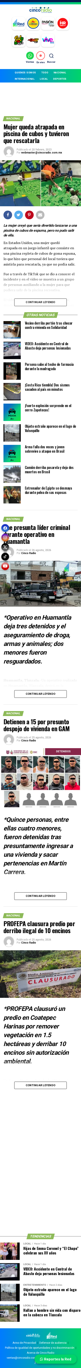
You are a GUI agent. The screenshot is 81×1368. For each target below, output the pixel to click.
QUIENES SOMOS (25, 72)
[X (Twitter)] (5, 547)
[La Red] (18, 23)
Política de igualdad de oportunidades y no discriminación (39, 1347)
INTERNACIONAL (25, 79)
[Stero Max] (33, 40)
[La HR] (62, 23)
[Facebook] (5, 528)
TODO (44, 72)
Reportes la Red (57, 1359)
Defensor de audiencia (53, 1342)
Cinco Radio (28, 553)
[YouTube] (5, 566)
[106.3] (47, 40)
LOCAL (44, 79)
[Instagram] (5, 537)
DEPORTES (60, 79)
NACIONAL (60, 72)
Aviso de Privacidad (24, 1342)
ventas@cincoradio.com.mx (24, 1357)
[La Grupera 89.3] (33, 23)
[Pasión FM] (47, 23)
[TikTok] (5, 557)
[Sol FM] (18, 40)
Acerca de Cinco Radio (40, 1352)
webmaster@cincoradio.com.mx (41, 152)
